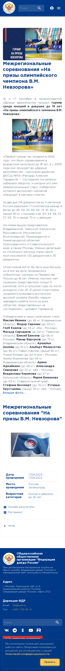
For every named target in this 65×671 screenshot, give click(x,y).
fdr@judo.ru (19, 605)
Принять (49, 662)
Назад (11, 526)
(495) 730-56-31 (22, 610)
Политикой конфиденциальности (27, 654)
